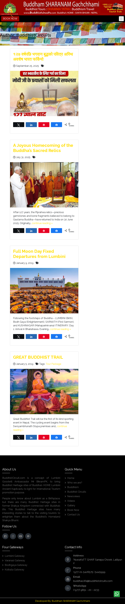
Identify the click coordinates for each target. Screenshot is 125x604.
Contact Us (73, 514)
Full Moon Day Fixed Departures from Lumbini (39, 254)
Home (70, 478)
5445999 (100, 572)
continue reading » (42, 223)
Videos (71, 500)
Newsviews (73, 496)
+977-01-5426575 (83, 572)
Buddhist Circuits (76, 491)
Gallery (71, 505)
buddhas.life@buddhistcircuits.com (92, 581)
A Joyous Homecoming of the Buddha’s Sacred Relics (43, 148)
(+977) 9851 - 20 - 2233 (86, 589)
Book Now (73, 510)
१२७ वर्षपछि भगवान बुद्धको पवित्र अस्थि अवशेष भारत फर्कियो (43, 57)
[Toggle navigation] (121, 18)
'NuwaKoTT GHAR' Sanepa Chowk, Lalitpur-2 (98, 561)
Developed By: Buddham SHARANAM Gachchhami (62, 601)
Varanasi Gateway (15, 560)
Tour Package (53, 363)
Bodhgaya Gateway (16, 565)
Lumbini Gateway (15, 555)
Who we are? (74, 482)
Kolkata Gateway (14, 569)
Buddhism (73, 487)
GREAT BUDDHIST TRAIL (38, 357)
